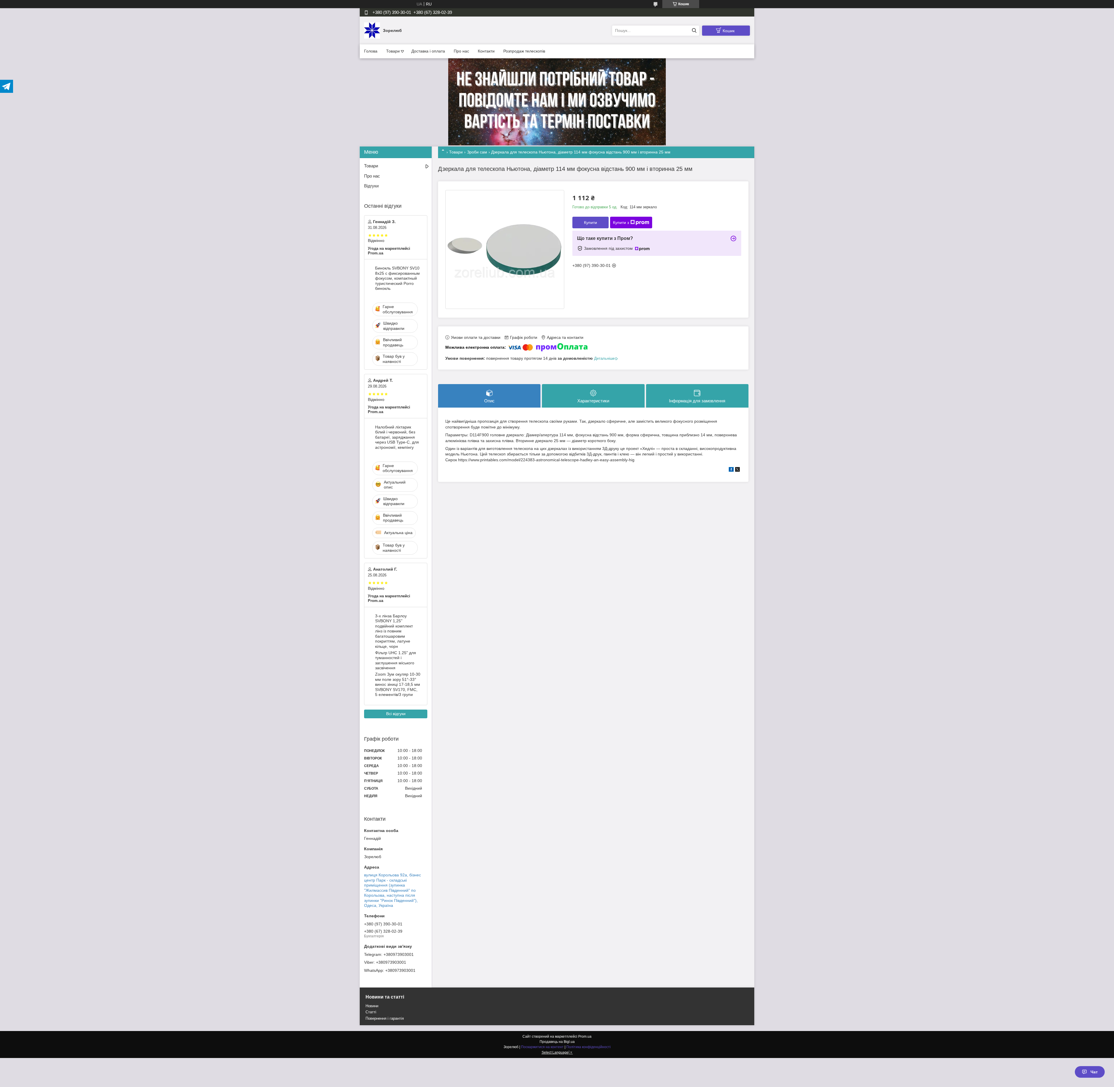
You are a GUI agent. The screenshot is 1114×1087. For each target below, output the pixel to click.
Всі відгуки (396, 713)
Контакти (486, 51)
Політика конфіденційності (588, 1047)
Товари (393, 51)
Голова (370, 51)
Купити (590, 222)
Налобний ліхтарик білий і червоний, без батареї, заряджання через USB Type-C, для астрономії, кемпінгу (397, 437)
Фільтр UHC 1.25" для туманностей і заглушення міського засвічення (395, 660)
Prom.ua (585, 1036)
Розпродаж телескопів (524, 51)
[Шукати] (694, 31)
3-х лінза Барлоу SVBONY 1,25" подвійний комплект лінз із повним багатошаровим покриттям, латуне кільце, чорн (394, 631)
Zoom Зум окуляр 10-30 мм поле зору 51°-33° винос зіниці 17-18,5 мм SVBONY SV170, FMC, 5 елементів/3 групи (397, 684)
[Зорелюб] (372, 30)
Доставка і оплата (428, 51)
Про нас (461, 51)
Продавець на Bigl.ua (557, 1042)
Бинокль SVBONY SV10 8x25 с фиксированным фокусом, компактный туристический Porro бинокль (397, 278)
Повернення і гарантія (385, 1018)
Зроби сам (477, 152)
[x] (737, 470)
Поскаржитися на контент (542, 1047)
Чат (1094, 1072)
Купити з (621, 222)
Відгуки (371, 185)
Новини (372, 1006)
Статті (371, 1012)
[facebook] (731, 470)
